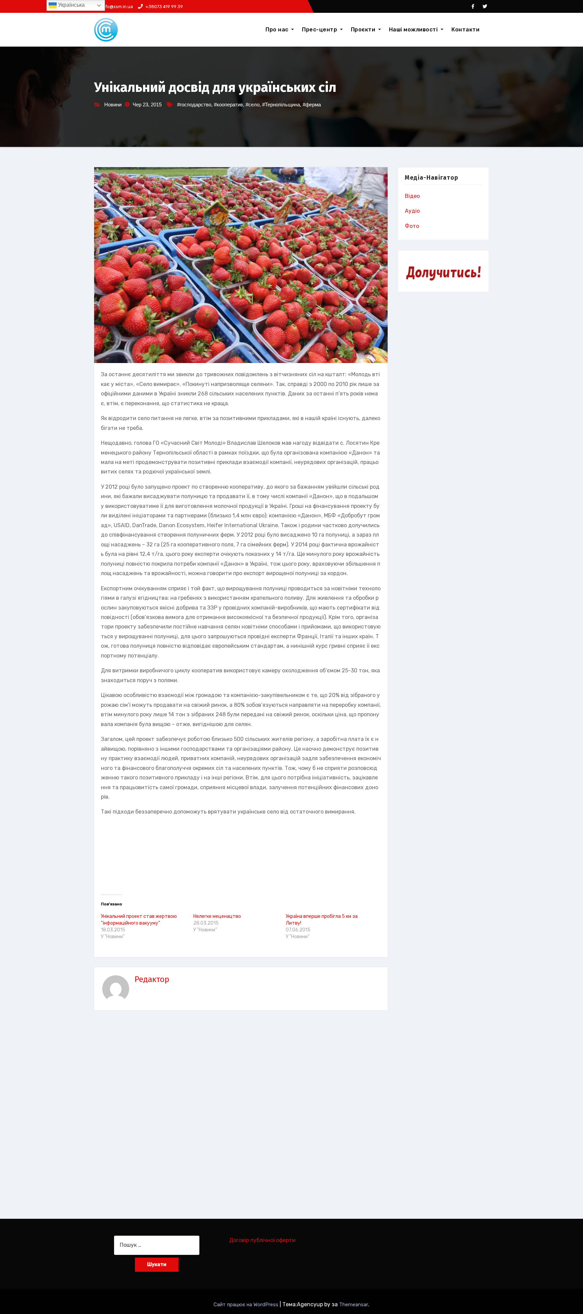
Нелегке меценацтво (217, 916)
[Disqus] (241, 1111)
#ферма (312, 104)
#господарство (194, 104)
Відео (412, 196)
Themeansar (353, 1305)
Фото (412, 226)
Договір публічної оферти (262, 1240)
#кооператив (228, 104)
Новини (112, 104)
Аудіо (412, 211)
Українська (71, 5)
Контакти (465, 29)
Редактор (152, 979)
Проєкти (364, 29)
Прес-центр (320, 29)
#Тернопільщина (281, 104)
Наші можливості (414, 29)
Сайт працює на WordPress (247, 1305)
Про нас (278, 29)
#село (252, 104)
